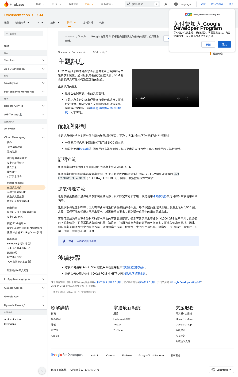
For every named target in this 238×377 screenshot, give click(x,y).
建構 (38, 4)
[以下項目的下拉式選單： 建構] (45, 4)
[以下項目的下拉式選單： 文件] (94, 4)
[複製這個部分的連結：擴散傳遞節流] (88, 189)
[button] (20, 60)
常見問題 (180, 335)
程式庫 (54, 330)
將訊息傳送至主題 (134, 273)
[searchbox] (23, 33)
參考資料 (88, 22)
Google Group (184, 324)
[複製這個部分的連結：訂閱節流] (79, 160)
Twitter (117, 324)
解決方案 (73, 4)
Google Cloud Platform (151, 355)
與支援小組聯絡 (184, 313)
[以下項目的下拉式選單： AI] (43, 22)
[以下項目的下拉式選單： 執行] (61, 4)
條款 (53, 369)
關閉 (208, 44)
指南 (53, 313)
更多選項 (106, 4)
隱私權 (63, 369)
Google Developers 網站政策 (186, 282)
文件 (87, 4)
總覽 (6, 22)
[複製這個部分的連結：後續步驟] (83, 258)
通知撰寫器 (160, 196)
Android (94, 355)
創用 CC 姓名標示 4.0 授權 (107, 282)
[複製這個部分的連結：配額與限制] (89, 127)
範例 (101, 22)
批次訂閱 (84, 149)
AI (38, 22)
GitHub (55, 335)
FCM (39, 15)
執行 (54, 4)
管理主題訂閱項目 (133, 267)
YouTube (118, 330)
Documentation (17, 15)
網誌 (203, 4)
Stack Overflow (184, 319)
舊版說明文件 (183, 341)
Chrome (110, 355)
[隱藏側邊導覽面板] (42, 370)
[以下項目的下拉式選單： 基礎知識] (29, 22)
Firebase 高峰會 (121, 319)
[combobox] (142, 4)
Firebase (62, 52)
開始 (224, 44)
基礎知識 (20, 22)
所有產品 (176, 355)
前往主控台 (217, 4)
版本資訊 (180, 330)
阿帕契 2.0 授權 (147, 282)
